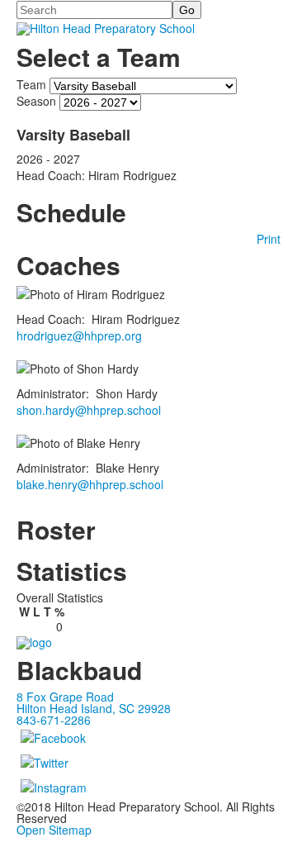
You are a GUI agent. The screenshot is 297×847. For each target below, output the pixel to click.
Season (36, 101)
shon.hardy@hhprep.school (88, 410)
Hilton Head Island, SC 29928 (93, 708)
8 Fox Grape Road (65, 696)
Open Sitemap (54, 829)
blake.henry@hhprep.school (89, 484)
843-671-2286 (53, 719)
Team (31, 84)
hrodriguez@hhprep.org (79, 335)
